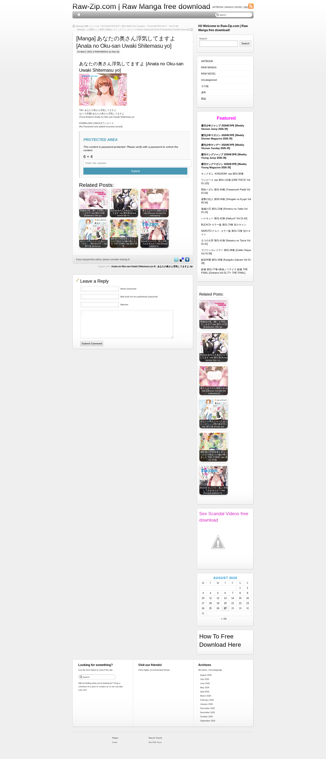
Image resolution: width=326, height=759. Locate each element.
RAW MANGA (101, 52)
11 (210, 598)
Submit (135, 171)
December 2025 (207, 708)
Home (78, 14)
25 (210, 608)
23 (247, 603)
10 (203, 598)
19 (218, 603)
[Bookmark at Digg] (187, 261)
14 (232, 598)
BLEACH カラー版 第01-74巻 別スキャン (223, 224)
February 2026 (207, 700)
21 (232, 603)
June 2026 (205, 683)
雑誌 (203, 98)
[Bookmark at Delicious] (181, 261)
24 (203, 608)
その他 (204, 86)
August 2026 (206, 675)
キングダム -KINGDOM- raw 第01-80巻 (222, 173)
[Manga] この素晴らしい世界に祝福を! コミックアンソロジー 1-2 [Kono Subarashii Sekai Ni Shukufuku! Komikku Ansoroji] (133, 29)
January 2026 (206, 704)
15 (240, 598)
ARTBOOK (207, 61)
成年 (203, 92)
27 (225, 608)
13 (225, 598)
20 (225, 603)
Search (203, 38)
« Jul (223, 618)
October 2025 (206, 716)
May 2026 (204, 687)
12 (218, 598)
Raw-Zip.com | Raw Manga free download (141, 6)
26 (218, 608)
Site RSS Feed (154, 742)
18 (210, 603)
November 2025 (207, 712)
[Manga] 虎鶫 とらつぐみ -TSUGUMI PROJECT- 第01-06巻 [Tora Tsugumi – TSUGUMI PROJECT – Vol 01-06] (127, 26)
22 (240, 603)
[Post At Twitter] (176, 261)
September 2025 (207, 721)
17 (203, 603)
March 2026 (205, 696)
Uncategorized (209, 80)
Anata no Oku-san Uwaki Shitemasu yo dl (133, 266)
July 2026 (204, 679)
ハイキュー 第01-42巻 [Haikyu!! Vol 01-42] (224, 218)
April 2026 (204, 691)
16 (247, 598)
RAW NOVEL (208, 73)
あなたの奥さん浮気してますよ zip (175, 266)
